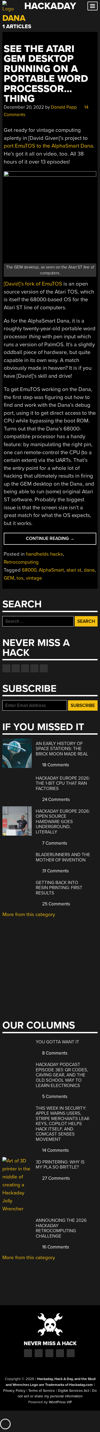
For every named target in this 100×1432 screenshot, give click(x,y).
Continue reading (61, 540)
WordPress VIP (60, 1402)
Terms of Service (41, 1391)
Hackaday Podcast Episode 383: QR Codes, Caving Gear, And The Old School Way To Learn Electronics (62, 1075)
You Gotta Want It (57, 1042)
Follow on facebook (6, 668)
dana (89, 570)
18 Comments (55, 765)
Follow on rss (34, 668)
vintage (34, 578)
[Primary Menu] (92, 6)
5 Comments (54, 1096)
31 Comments (55, 871)
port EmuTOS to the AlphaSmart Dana (48, 146)
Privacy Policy (14, 1391)
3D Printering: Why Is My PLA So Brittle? (60, 1164)
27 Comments (55, 1178)
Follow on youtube (25, 668)
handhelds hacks (44, 554)
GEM (9, 578)
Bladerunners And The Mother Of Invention (63, 857)
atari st (73, 570)
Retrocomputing (21, 562)
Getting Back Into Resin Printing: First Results (59, 888)
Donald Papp (64, 107)
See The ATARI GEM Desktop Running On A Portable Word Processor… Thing (46, 74)
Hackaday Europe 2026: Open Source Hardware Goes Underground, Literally (63, 821)
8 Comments (54, 1053)
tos (20, 578)
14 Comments (55, 1150)
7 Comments (54, 843)
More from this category (28, 914)
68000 (29, 570)
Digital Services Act (73, 1391)
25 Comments (55, 904)
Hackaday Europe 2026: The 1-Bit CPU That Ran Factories (63, 783)
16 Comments (55, 1247)
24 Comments (55, 799)
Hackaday (50, 6)
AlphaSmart (51, 570)
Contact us (44, 668)
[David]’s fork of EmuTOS (33, 283)
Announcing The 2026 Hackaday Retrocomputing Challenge (61, 1228)
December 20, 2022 (24, 107)
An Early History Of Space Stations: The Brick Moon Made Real (62, 749)
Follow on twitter (16, 668)
